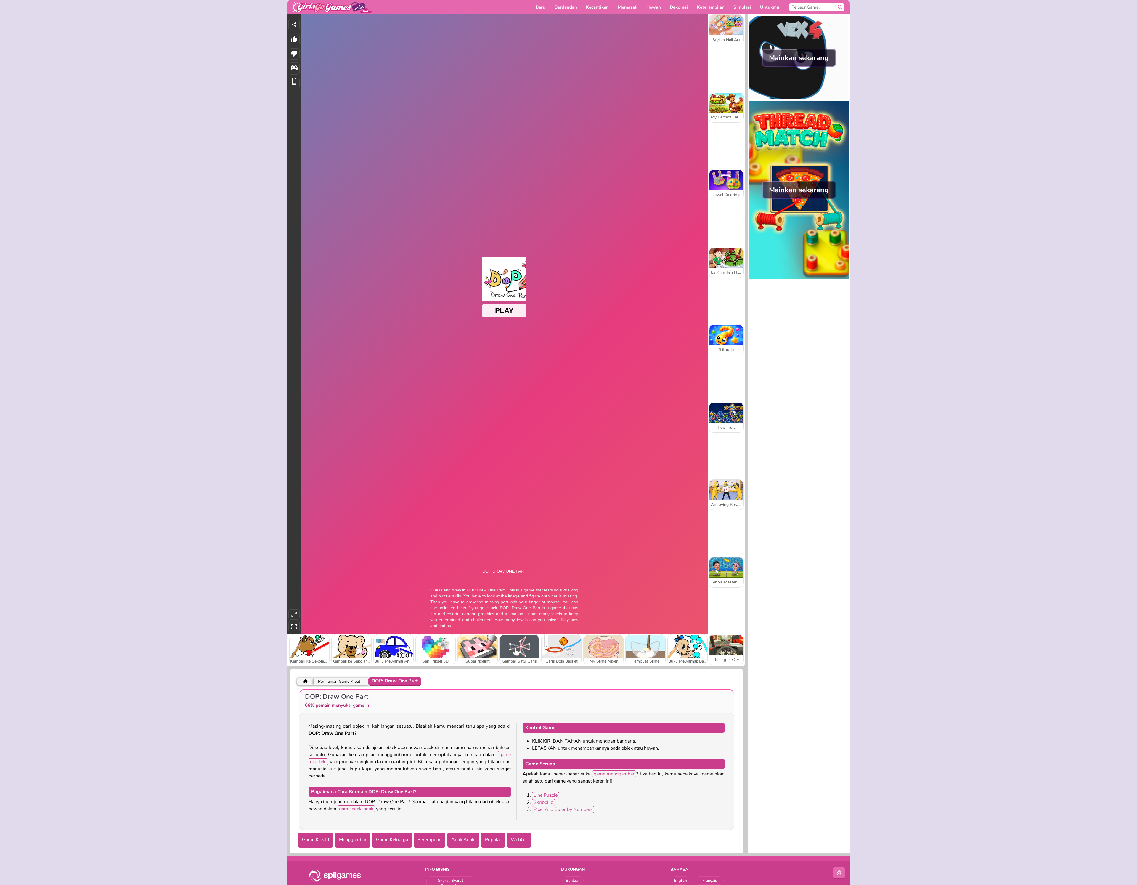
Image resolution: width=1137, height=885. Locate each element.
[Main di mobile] (294, 83)
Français (709, 880)
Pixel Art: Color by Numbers (563, 809)
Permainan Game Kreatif (340, 681)
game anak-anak (356, 809)
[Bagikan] (294, 24)
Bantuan (573, 880)
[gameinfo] (294, 68)
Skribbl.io (543, 802)
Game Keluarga (392, 839)
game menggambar (614, 774)
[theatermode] (294, 614)
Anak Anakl (463, 839)
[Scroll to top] (839, 873)
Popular (493, 839)
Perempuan (429, 839)
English (680, 880)
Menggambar (353, 839)
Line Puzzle (546, 795)
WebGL (519, 839)
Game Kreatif (315, 839)
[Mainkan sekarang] (799, 97)
